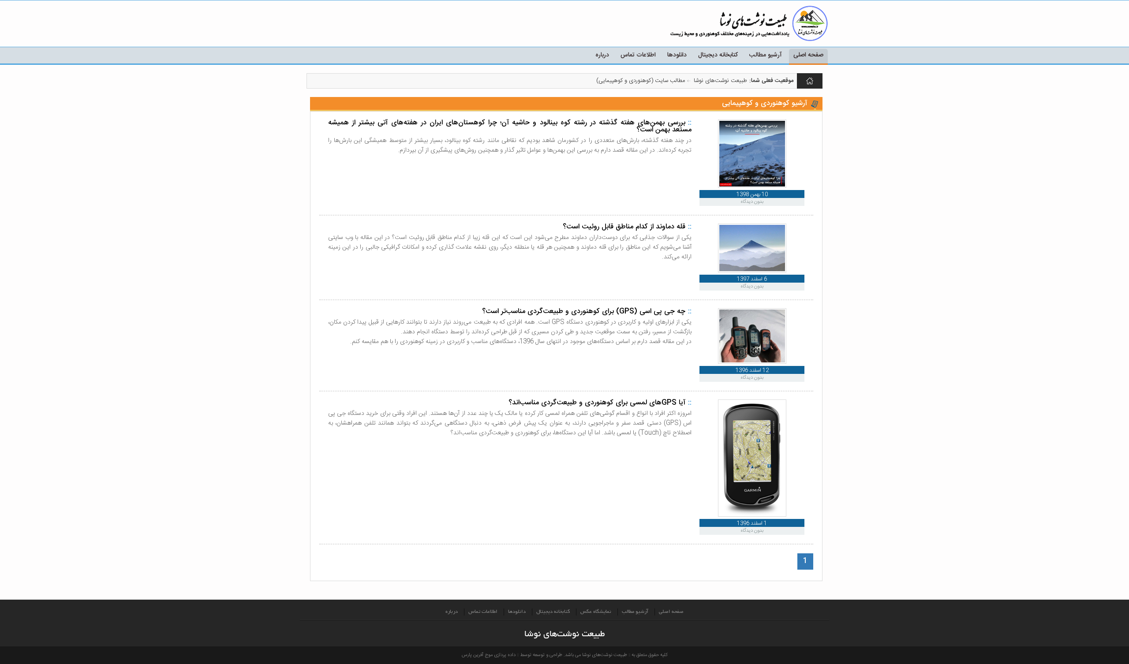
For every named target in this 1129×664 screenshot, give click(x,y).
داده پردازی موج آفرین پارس (489, 655)
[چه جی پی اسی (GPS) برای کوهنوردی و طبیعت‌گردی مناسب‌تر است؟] (752, 362)
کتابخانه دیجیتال (718, 55)
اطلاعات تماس (638, 55)
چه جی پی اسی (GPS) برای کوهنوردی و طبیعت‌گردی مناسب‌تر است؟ (583, 311)
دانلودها (677, 55)
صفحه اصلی (808, 55)
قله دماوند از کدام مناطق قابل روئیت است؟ (624, 227)
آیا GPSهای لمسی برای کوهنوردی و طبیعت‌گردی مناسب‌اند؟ (596, 403)
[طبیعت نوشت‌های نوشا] (785, 23)
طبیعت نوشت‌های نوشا (810, 81)
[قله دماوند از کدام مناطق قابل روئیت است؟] (752, 271)
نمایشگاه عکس (595, 612)
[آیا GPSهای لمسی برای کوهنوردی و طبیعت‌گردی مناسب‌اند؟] (752, 515)
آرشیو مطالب (765, 55)
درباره (602, 55)
